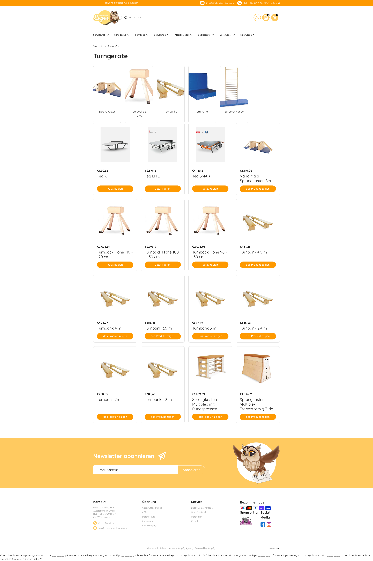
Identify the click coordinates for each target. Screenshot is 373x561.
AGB (144, 512)
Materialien (196, 516)
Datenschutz (148, 516)
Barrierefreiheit (149, 525)
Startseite (98, 46)
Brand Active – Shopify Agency (177, 548)
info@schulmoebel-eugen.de (220, 3)
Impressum (148, 521)
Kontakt (195, 521)
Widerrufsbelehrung (152, 507)
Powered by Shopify (205, 548)
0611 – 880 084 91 (106, 522)
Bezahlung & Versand (202, 507)
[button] (274, 17)
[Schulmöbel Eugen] (107, 17)
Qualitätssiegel (198, 512)
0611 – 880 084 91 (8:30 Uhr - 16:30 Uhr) (262, 3)
